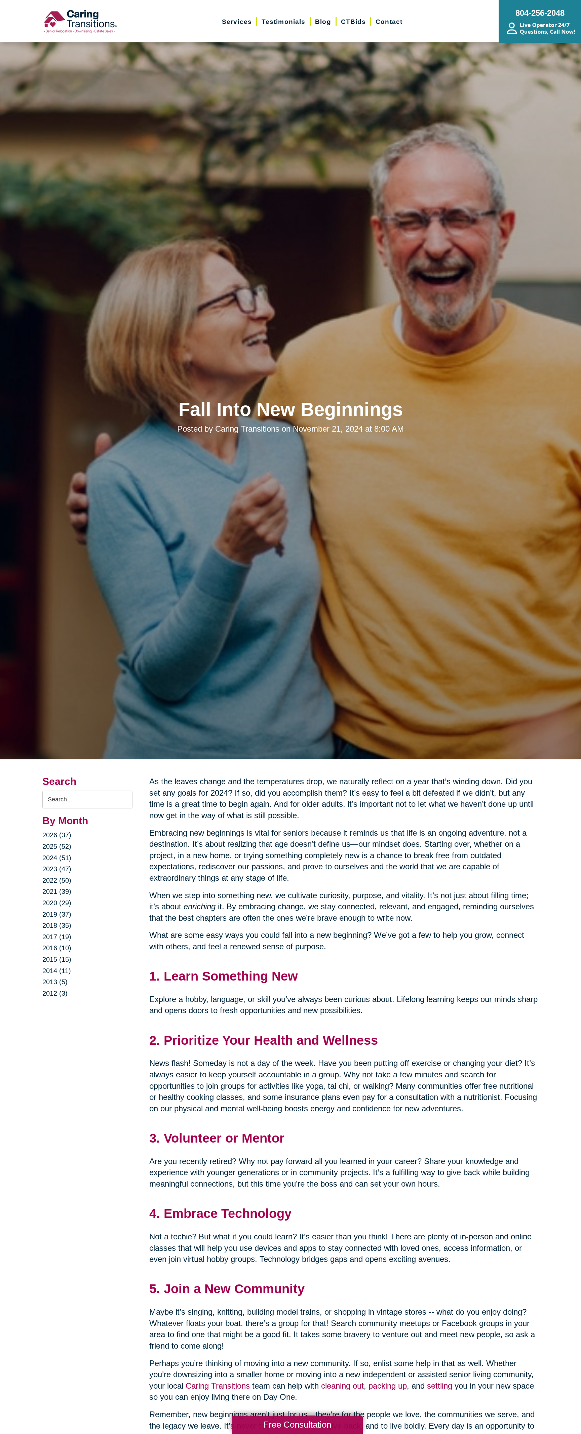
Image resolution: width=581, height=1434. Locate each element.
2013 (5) (55, 982)
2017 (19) (56, 937)
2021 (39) (56, 891)
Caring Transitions (216, 1385)
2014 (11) (56, 970)
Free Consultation (297, 1425)
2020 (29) (56, 903)
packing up (388, 1385)
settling (439, 1385)
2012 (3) (55, 993)
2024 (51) (56, 858)
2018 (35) (56, 925)
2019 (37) (56, 914)
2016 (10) (56, 948)
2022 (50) (56, 880)
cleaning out (342, 1385)
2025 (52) (56, 846)
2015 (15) (56, 959)
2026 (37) (56, 835)
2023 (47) (56, 869)
